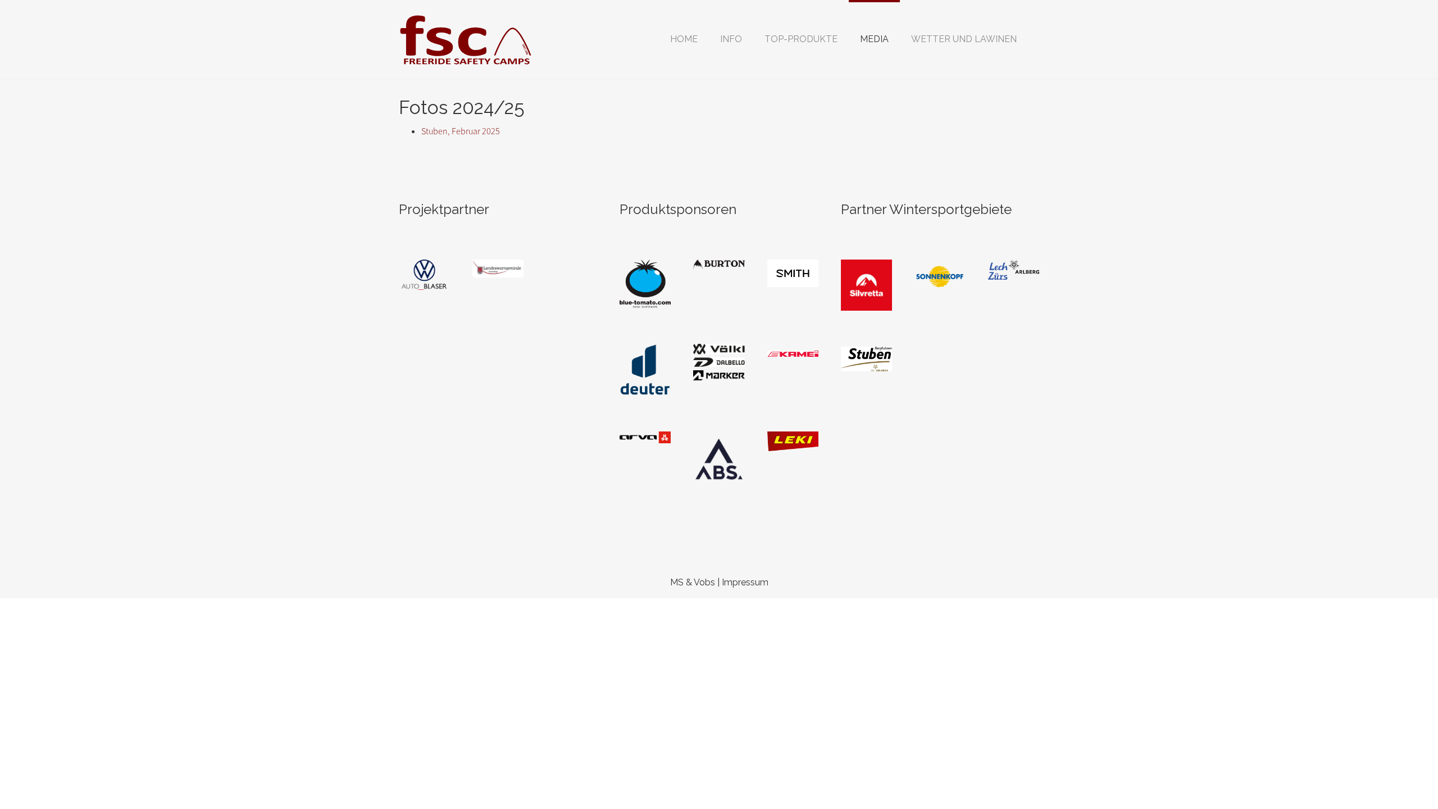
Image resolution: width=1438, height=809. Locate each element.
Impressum (745, 582)
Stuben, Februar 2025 (460, 131)
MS (677, 582)
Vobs (704, 582)
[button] (731, 39)
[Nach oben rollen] (1402, 773)
